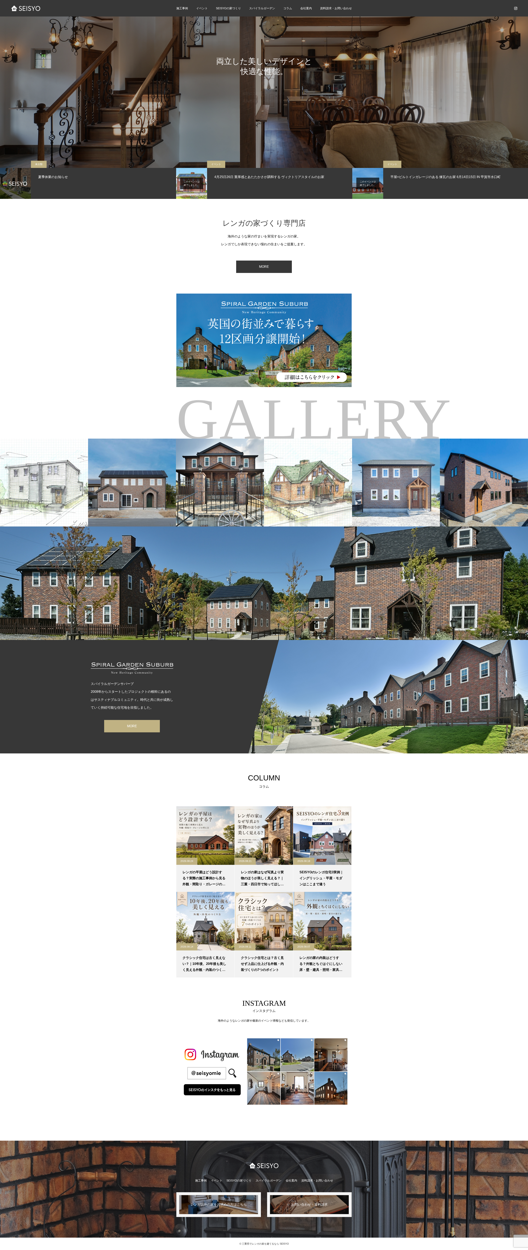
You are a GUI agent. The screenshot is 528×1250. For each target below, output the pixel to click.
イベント (202, 8)
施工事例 (182, 8)
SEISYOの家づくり (238, 1180)
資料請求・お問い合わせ (336, 8)
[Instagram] (516, 8)
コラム (287, 8)
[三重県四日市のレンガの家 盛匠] (25, 8)
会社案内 (291, 1180)
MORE (264, 266)
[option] (264, 84)
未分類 (38, 164)
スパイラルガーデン (262, 8)
